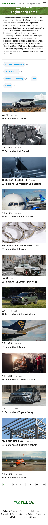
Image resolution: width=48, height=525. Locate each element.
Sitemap (32, 517)
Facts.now (9, 3)
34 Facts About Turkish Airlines (18, 379)
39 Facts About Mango (14, 477)
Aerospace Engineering (14, 79)
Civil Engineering (11, 71)
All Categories (15, 517)
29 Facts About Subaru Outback (18, 314)
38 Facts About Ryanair (14, 347)
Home (18, 7)
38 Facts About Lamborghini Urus (19, 281)
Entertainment (37, 511)
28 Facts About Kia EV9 (14, 118)
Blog (25, 517)
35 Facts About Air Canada (16, 151)
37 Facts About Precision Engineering (21, 183)
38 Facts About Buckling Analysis (19, 445)
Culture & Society (10, 511)
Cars (34, 79)
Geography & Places (9, 514)
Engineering (24, 511)
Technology (40, 514)
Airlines (8, 86)
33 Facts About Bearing (14, 249)
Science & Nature (26, 514)
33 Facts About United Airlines (18, 216)
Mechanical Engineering (14, 64)
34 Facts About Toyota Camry (17, 412)
